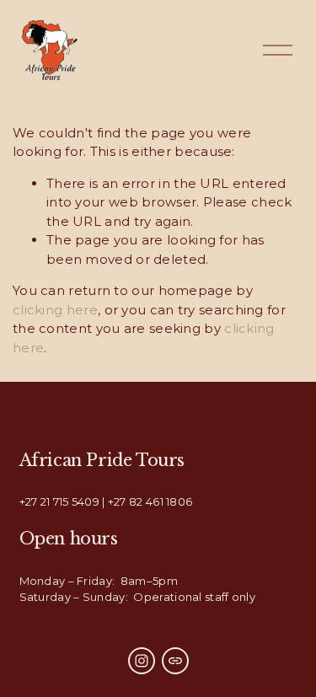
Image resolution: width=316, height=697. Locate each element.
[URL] (175, 660)
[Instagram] (141, 660)
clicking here (55, 310)
